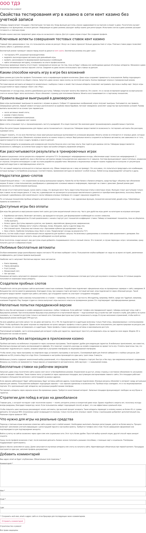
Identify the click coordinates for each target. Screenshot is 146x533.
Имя (2, 490)
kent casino (59, 51)
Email (3, 499)
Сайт (2, 507)
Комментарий (6, 463)
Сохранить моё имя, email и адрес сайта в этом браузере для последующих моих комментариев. (43, 516)
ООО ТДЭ (10, 3)
